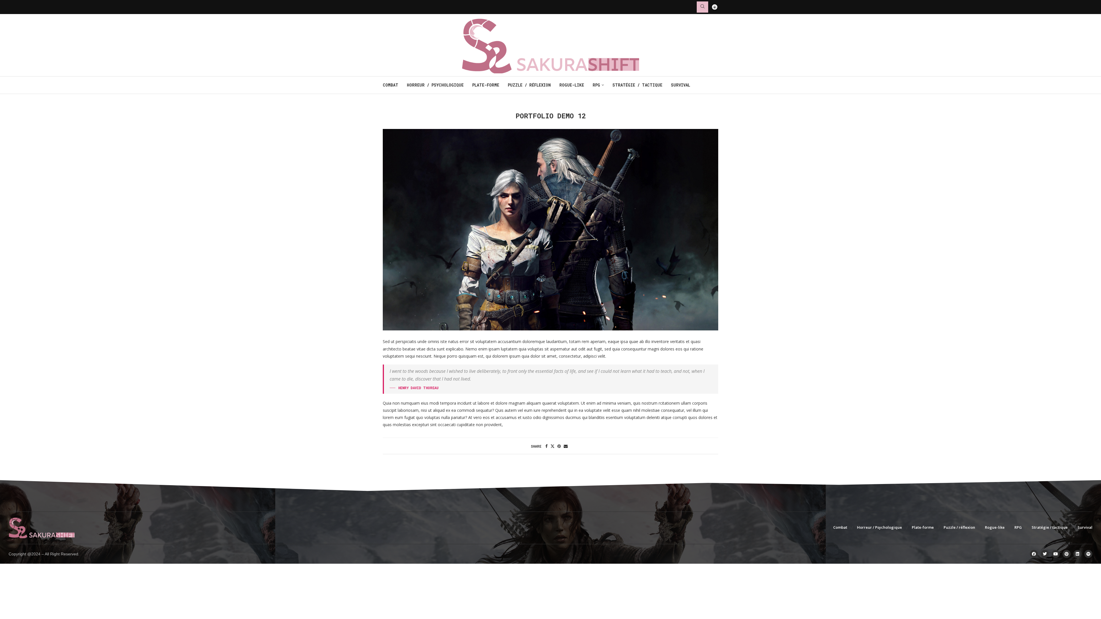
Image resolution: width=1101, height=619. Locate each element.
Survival (680, 85)
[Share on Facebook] (546, 446)
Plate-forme (485, 85)
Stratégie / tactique (637, 85)
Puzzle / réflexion (529, 85)
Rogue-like (571, 85)
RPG (596, 85)
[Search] (702, 7)
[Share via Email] (566, 446)
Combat (390, 85)
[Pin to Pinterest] (559, 446)
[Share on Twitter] (552, 446)
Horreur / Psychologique (435, 85)
